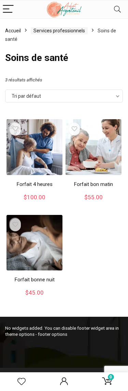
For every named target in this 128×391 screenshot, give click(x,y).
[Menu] (8, 9)
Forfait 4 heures (35, 184)
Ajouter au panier (34, 204)
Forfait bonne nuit (35, 280)
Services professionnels (59, 30)
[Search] (117, 9)
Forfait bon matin (93, 184)
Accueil (13, 30)
